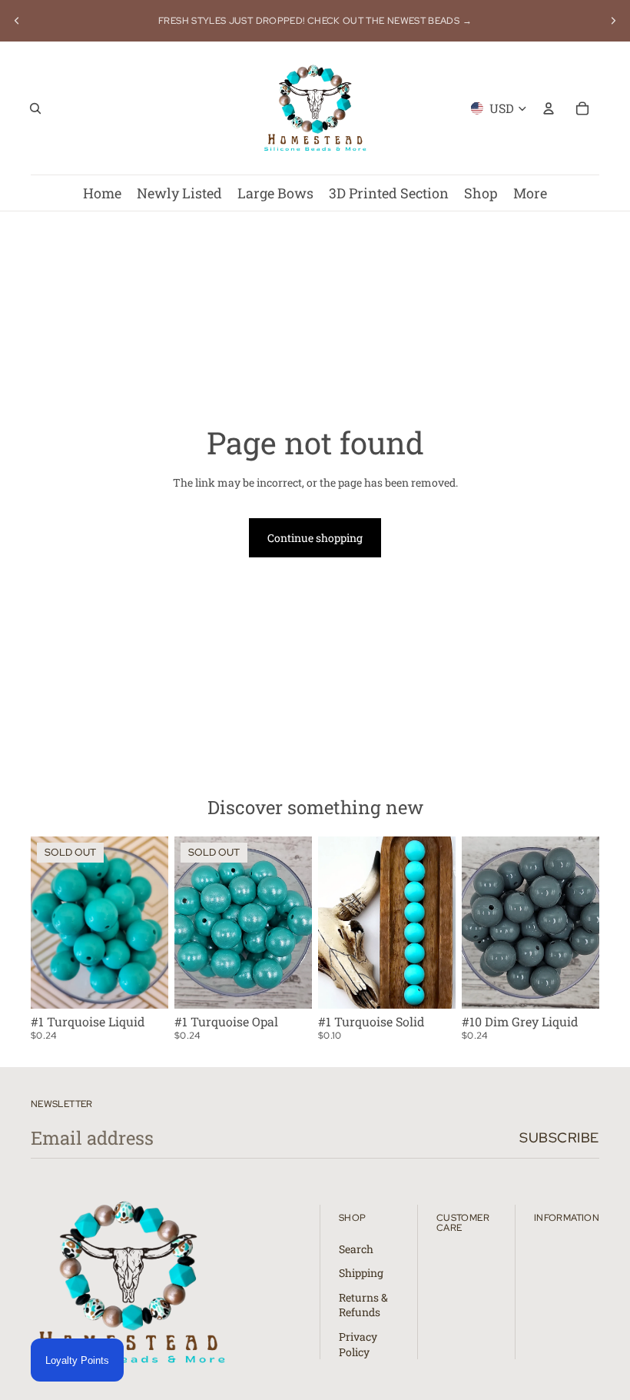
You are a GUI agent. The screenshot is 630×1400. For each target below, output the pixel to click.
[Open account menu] (548, 108)
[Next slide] (613, 21)
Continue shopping (315, 537)
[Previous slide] (17, 21)
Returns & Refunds (363, 1305)
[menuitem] (530, 193)
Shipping (361, 1272)
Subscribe (559, 1137)
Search (356, 1249)
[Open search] (35, 108)
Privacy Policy (358, 1344)
